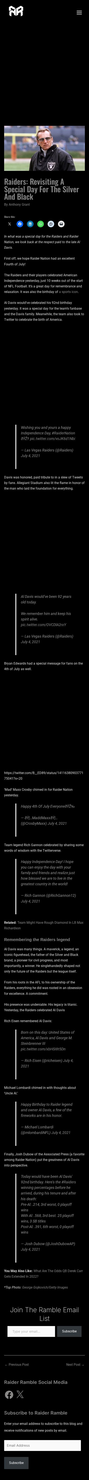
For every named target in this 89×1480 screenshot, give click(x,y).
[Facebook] (9, 1395)
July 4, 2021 (30, 456)
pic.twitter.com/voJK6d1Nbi (52, 438)
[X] (20, 1395)
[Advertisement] (44, 71)
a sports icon (68, 292)
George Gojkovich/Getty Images (45, 1287)
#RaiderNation (63, 433)
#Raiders (68, 1182)
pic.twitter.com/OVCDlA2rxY (43, 625)
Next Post (75, 1365)
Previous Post (17, 1365)
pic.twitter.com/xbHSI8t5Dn (43, 1049)
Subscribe (69, 1331)
